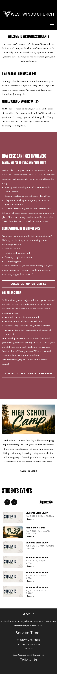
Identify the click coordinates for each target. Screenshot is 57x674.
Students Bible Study (37, 512)
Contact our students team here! (28, 373)
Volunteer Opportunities (28, 284)
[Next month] (14, 502)
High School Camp (35, 527)
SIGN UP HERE (28, 471)
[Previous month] (7, 502)
